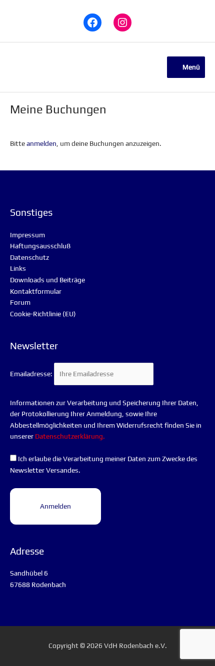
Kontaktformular (36, 291)
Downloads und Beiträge (47, 280)
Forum (20, 302)
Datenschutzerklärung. (70, 436)
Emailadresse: (32, 374)
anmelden (41, 143)
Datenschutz (29, 257)
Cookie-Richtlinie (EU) (43, 314)
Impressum (27, 235)
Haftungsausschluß (40, 246)
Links (18, 268)
